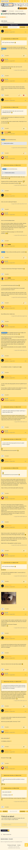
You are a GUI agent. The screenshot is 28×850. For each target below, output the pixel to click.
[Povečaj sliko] (8, 597)
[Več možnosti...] (25, 32)
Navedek (7, 55)
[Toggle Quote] (3, 38)
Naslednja (22, 27)
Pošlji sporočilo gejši (11, 845)
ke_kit (5, 38)
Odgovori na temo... (7, 824)
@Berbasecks (4, 332)
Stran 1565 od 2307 (14, 27)
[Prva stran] (1, 27)
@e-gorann (4, 48)
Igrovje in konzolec (10, 22)
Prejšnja (5, 27)
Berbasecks (6, 165)
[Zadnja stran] (27, 27)
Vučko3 (5, 788)
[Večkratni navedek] (2, 56)
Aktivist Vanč (6, 439)
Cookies (19, 845)
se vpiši (5, 819)
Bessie (5, 21)
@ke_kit (3, 139)
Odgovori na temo (14, 24)
